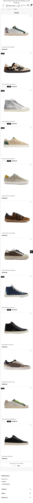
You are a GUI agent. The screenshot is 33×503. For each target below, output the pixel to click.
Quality (4, 481)
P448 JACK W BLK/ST (7, 456)
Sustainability (6, 484)
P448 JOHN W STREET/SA (8, 195)
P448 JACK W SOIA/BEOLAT (9, 419)
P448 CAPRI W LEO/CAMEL (9, 84)
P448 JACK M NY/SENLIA (8, 158)
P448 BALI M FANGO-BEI (8, 382)
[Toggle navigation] (3, 5)
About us (4, 479)
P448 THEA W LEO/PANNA (8, 270)
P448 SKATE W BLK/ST (7, 344)
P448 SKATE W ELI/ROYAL (8, 307)
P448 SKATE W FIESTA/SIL (8, 121)
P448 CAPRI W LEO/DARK (8, 233)
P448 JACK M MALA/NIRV (8, 47)
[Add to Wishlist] (31, 16)
